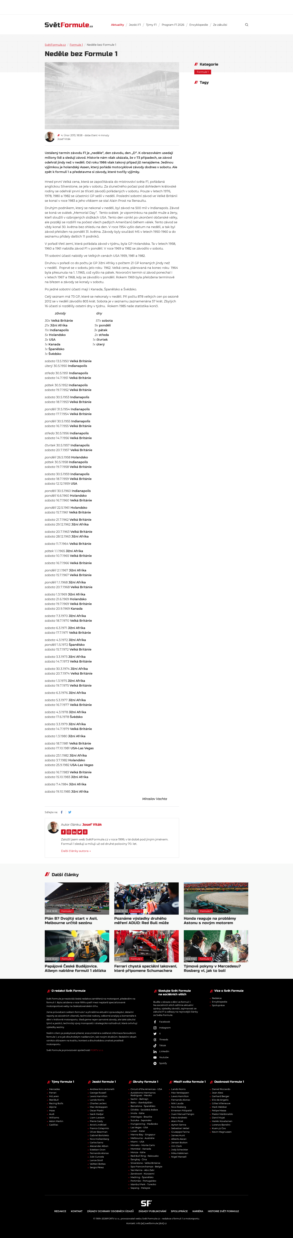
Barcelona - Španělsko (143, 1106)
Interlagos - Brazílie (141, 1116)
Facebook (164, 1021)
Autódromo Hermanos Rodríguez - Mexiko (143, 1094)
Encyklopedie (198, 24)
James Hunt (178, 1135)
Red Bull (54, 1099)
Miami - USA (137, 1141)
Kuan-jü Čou (219, 1128)
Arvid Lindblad (98, 1124)
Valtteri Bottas (97, 1163)
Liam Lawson (97, 1117)
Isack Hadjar (97, 1114)
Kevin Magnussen (222, 1131)
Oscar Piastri (97, 1110)
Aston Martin (56, 1121)
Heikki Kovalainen (222, 1121)
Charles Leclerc (98, 1103)
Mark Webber (219, 1107)
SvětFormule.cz (55, 44)
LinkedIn (164, 1051)
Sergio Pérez (97, 1167)
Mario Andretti (179, 1117)
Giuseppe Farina (180, 1131)
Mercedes (54, 1089)
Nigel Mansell (179, 1156)
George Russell (98, 1092)
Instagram (165, 1027)
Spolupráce (218, 1005)
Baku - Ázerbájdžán (141, 1102)
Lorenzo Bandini (221, 1124)
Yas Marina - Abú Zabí (142, 1170)
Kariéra (197, 1211)
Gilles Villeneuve (221, 1103)
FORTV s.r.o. (97, 1050)
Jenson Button (179, 1142)
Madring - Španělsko (142, 1177)
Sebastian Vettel (180, 1128)
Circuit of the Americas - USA (146, 1089)
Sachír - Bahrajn (139, 1099)
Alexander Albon (99, 1146)
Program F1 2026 (173, 24)
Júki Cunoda (97, 1156)
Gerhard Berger (220, 1096)
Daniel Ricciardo (221, 1089)
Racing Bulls (56, 1103)
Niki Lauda (177, 1103)
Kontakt (76, 1211)
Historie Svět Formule (223, 1211)
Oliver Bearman (99, 1131)
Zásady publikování (152, 1211)
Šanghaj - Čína (139, 1159)
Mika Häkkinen (179, 1153)
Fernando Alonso (99, 1153)
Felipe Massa (219, 1110)
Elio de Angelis (220, 1099)
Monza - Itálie (138, 1152)
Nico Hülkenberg (99, 1139)
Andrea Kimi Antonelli (102, 1089)
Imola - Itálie (137, 1113)
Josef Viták (63, 139)
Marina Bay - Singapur (143, 1134)
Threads (163, 1039)
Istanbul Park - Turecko (143, 1184)
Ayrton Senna (178, 1124)
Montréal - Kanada (141, 1148)
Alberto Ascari (179, 1139)
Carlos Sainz (96, 1142)
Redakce (217, 998)
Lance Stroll (96, 1160)
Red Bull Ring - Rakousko (145, 1155)
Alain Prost (177, 1121)
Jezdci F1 (135, 24)
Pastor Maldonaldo (222, 1114)
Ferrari (52, 1092)
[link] (246, 24)
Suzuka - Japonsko (141, 1120)
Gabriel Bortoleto (99, 1135)
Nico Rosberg (178, 1107)
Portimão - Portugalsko (143, 1180)
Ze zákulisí (220, 24)
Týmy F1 (151, 24)
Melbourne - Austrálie (142, 1138)
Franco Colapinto (99, 1128)
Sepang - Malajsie (140, 1188)
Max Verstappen (99, 1107)
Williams (54, 1117)
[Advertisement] (146, 7)
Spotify (163, 1063)
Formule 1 (76, 44)
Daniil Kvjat (218, 1117)
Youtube (164, 1057)
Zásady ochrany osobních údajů (110, 1211)
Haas (52, 1110)
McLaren (54, 1096)
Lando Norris (97, 1099)
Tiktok (162, 1045)
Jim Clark (176, 1146)
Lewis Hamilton (98, 1096)
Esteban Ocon (97, 1149)
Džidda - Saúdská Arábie (144, 1109)
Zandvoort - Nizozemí (142, 1173)
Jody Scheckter (179, 1149)
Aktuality (117, 24)
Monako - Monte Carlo (143, 1145)
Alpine (52, 1107)
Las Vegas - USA (139, 1127)
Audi (51, 1114)
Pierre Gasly (96, 1121)
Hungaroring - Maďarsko (144, 1123)
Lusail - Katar (138, 1131)
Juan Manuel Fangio (182, 1114)
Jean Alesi (217, 1092)
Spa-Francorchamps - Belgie (146, 1166)
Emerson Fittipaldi (181, 1110)
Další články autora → (76, 851)
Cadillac (53, 1124)
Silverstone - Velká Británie (145, 1163)
